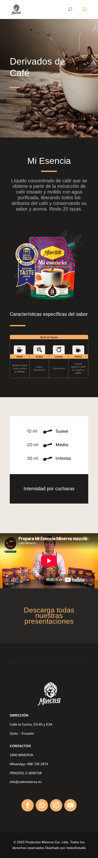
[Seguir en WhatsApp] (42, 805)
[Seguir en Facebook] (27, 805)
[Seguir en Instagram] (56, 805)
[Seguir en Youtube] (70, 805)
